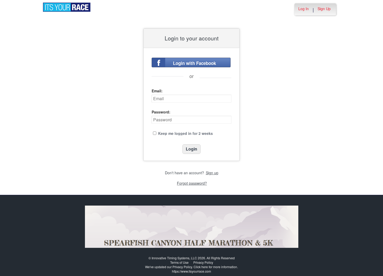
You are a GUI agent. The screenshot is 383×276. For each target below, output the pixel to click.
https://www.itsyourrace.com (191, 271)
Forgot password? (192, 183)
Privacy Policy (203, 262)
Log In (303, 8)
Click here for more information (215, 267)
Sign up (212, 172)
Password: (161, 112)
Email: (157, 90)
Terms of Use (179, 262)
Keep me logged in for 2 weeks (185, 133)
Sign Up (324, 8)
